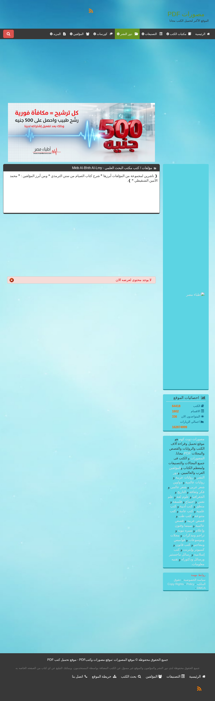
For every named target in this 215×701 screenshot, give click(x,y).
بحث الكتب (129, 676)
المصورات (197, 458)
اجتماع (190, 501)
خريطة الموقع (102, 676)
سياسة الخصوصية (194, 579)
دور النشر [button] (127, 34)
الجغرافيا (198, 496)
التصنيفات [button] (151, 34)
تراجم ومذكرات (193, 535)
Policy (190, 584)
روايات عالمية (195, 482)
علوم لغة (183, 496)
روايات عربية (184, 477)
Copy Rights (176, 584)
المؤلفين (175, 468)
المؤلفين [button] (79, 34)
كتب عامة (186, 511)
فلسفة (177, 501)
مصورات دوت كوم (191, 439)
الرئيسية (201, 34)
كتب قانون (183, 544)
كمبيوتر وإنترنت (193, 549)
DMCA (201, 588)
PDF (187, 453)
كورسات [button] (103, 34)
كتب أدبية (186, 506)
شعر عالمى (178, 487)
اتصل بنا (78, 676)
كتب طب (185, 516)
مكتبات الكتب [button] (178, 34)
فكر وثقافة (197, 492)
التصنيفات (173, 676)
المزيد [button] (57, 34)
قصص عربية (195, 520)
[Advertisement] (81, 73)
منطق (200, 506)
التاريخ (182, 492)
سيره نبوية (185, 530)
